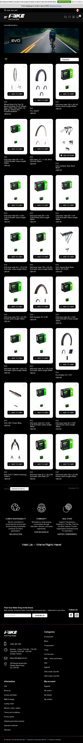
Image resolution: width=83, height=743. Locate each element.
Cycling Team (9, 704)
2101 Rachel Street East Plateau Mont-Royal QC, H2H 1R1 (18, 665)
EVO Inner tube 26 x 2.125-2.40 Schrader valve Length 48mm (15, 217)
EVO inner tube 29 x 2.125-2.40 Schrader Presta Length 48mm (67, 319)
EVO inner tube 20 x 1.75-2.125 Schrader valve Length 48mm (15, 161)
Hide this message (64, 2)
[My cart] (77, 17)
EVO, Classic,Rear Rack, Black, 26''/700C (65, 268)
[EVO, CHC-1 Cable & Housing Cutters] (15, 444)
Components (49, 645)
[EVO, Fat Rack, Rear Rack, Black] (67, 129)
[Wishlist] (69, 17)
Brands (11, 25)
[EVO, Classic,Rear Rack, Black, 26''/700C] (67, 237)
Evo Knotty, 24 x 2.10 (64, 375)
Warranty (7, 730)
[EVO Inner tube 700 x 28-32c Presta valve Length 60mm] (67, 74)
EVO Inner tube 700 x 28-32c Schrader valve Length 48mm (41, 268)
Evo (5, 102)
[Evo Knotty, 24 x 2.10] (67, 338)
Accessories (48, 637)
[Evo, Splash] (41, 74)
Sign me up (39, 615)
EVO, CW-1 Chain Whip (13, 423)
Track (46, 650)
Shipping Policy (56, 6)
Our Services (49, 654)
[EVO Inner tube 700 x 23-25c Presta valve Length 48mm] (15, 287)
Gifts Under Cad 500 (51, 676)
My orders (48, 691)
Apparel (47, 667)
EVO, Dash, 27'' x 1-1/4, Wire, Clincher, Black (41, 160)
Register (47, 686)
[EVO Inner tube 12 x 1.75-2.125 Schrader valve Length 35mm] (41, 338)
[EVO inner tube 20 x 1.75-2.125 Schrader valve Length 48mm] (15, 129)
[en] (77, 10)
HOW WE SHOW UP (41, 532)
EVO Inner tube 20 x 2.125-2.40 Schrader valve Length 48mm (41, 425)
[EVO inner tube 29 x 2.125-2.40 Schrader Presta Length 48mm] (67, 287)
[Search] (65, 17)
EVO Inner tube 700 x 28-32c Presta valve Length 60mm (67, 105)
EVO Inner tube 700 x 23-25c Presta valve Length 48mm (15, 318)
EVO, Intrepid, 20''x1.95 (39, 317)
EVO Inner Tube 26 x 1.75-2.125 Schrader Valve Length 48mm (67, 217)
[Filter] (6, 59)
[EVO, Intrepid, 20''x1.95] (41, 287)
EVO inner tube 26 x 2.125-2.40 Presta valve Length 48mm (66, 425)
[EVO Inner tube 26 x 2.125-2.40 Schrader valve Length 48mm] (15, 185)
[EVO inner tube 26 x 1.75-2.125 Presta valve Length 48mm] (41, 185)
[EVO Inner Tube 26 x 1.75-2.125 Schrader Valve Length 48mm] (67, 185)
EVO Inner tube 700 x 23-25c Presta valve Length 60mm (67, 475)
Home (6, 25)
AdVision (44, 739)
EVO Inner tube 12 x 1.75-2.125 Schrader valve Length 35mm (41, 370)
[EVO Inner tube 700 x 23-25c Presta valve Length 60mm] (67, 444)
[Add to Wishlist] (24, 67)
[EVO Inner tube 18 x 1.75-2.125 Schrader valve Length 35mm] (15, 237)
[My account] (73, 17)
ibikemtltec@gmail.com (18, 658)
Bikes (46, 641)
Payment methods (11, 725)
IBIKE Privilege (9, 699)
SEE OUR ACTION (15, 534)
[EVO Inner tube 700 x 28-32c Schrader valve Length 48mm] (41, 237)
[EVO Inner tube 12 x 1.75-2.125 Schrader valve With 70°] (41, 444)
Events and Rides (10, 695)
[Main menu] (5, 17)
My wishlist (48, 699)
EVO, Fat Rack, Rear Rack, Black (65, 167)
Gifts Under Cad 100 (51, 672)
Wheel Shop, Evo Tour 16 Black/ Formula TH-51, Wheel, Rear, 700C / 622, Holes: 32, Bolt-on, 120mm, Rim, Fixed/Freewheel (15, 108)
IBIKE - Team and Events (53, 659)
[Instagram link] (77, 615)
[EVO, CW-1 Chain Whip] (15, 392)
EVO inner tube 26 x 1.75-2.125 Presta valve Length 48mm (39, 217)
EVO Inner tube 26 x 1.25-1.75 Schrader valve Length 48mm (15, 370)
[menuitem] (65, 17)
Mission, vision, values (12, 708)
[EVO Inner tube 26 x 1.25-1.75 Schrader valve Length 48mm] (15, 338)
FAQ (5, 686)
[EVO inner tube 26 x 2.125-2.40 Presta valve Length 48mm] (67, 392)
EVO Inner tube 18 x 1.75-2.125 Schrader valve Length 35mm (15, 268)
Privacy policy (9, 717)
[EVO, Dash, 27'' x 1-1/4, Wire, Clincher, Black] (41, 129)
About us (7, 691)
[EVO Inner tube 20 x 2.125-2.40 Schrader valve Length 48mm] (41, 392)
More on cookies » (77, 2)
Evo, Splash (34, 111)
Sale (45, 663)
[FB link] (71, 615)
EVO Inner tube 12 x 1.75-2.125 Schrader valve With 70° (41, 475)
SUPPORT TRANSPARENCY (67, 534)
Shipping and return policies (14, 721)
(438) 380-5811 (11, 10)
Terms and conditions (12, 712)
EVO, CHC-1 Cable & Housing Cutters (15, 475)
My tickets (48, 695)
